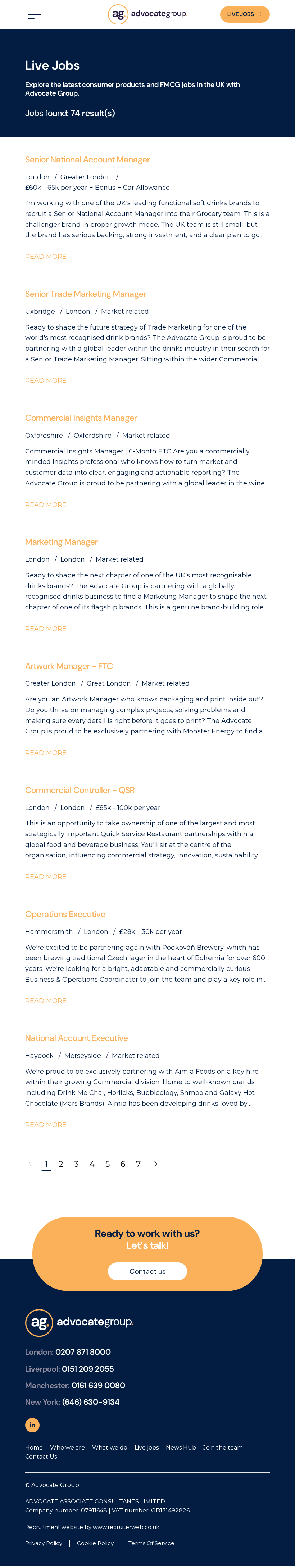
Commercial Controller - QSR (80, 790)
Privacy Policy (43, 1543)
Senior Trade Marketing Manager (85, 293)
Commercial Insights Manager (81, 417)
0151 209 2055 (88, 1369)
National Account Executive (76, 1038)
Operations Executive (65, 914)
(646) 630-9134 (91, 1402)
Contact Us (41, 1456)
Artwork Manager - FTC (69, 666)
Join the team (223, 1447)
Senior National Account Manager (87, 159)
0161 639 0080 (98, 1385)
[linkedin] (32, 1425)
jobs (240, 14)
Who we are (67, 1447)
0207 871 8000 (83, 1352)
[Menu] (33, 14)
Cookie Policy (95, 1543)
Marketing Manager (61, 541)
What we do (109, 1447)
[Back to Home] (147, 14)
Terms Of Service (151, 1543)
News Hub (181, 1447)
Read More (46, 257)
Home (34, 1447)
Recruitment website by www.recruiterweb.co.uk (92, 1527)
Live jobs (147, 1447)
